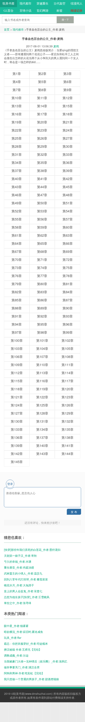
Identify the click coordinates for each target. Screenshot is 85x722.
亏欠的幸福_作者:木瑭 (17, 561)
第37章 (16, 170)
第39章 (67, 170)
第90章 (67, 308)
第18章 (67, 114)
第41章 (42, 178)
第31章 (16, 154)
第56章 (42, 219)
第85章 (16, 300)
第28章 (16, 146)
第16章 (16, 114)
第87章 (67, 300)
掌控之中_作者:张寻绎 (17, 603)
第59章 (42, 227)
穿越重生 (42, 3)
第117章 (67, 380)
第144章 (67, 453)
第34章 (16, 162)
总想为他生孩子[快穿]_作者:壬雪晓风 (26, 597)
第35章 (42, 162)
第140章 (42, 445)
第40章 (16, 178)
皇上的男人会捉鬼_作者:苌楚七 (23, 591)
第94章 (16, 324)
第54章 (67, 211)
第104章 (42, 348)
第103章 (17, 348)
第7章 (16, 89)
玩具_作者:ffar (12, 638)
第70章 (16, 259)
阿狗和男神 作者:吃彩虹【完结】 (24, 673)
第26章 (42, 138)
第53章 (42, 211)
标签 (59, 10)
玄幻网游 (42, 10)
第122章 (42, 397)
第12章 (67, 97)
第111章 (67, 364)
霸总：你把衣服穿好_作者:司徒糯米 (26, 643)
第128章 (42, 413)
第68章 (42, 251)
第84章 (67, 292)
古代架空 (59, 3)
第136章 (17, 437)
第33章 (67, 154)
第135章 (67, 429)
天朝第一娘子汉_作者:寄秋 (20, 556)
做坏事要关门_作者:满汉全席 (22, 667)
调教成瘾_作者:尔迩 (16, 655)
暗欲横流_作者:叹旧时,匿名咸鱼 (23, 632)
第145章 (17, 461)
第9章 (67, 89)
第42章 (67, 178)
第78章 (67, 275)
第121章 (17, 397)
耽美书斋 (8, 3)
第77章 (42, 275)
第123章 (67, 397)
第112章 (17, 372)
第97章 (16, 332)
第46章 (16, 194)
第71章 (42, 259)
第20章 (42, 122)
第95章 (42, 324)
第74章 (42, 267)
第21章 (67, 122)
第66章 (67, 243)
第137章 (42, 437)
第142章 (17, 453)
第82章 (16, 292)
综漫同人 (76, 3)
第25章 (16, 138)
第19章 (16, 122)
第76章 (16, 275)
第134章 (42, 429)
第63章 (67, 235)
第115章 (17, 380)
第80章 (42, 283)
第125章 (42, 405)
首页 (6, 29)
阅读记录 (76, 10)
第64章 (16, 243)
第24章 (67, 130)
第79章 (16, 283)
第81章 (67, 283)
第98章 (42, 332)
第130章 (17, 421)
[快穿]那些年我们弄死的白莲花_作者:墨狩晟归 (32, 550)
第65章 (42, 243)
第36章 (67, 162)
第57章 (67, 219)
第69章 (67, 251)
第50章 (42, 203)
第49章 (16, 203)
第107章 (42, 356)
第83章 (42, 292)
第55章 (16, 219)
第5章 (42, 81)
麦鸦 (56, 46)
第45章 (67, 186)
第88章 (16, 308)
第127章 (17, 413)
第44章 (42, 186)
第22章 (16, 130)
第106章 (17, 356)
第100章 (17, 340)
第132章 (67, 421)
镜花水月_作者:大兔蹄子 (19, 585)
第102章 (67, 340)
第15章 (67, 106)
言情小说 (25, 10)
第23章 (42, 130)
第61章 (16, 235)
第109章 (17, 364)
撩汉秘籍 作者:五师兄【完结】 (23, 649)
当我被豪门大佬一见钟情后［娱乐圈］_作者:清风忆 (35, 661)
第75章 (67, 267)
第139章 (17, 445)
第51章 (67, 203)
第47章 (42, 194)
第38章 (42, 170)
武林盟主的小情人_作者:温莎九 (23, 573)
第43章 (16, 186)
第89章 (42, 308)
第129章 (67, 413)
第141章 (67, 445)
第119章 (42, 389)
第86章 (42, 300)
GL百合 (8, 10)
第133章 (17, 429)
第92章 (42, 316)
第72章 (67, 259)
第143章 (42, 453)
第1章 (16, 73)
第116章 (42, 380)
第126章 (67, 405)
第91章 (16, 316)
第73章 (16, 267)
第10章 (16, 97)
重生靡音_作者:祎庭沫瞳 (19, 567)
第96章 (67, 324)
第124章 (17, 405)
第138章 (67, 437)
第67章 (16, 251)
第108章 (67, 356)
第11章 (42, 97)
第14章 (42, 106)
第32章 (42, 154)
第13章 (16, 106)
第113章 (42, 372)
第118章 (17, 389)
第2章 (42, 73)
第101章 (42, 340)
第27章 (67, 138)
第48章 (67, 194)
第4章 (16, 81)
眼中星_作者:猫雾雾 (16, 626)
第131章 (42, 421)
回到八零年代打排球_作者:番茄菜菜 (26, 579)
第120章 (67, 389)
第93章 (67, 316)
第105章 (67, 348)
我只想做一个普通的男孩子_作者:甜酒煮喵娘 (31, 679)
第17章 (42, 114)
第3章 (67, 73)
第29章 (42, 146)
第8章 (42, 89)
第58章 (16, 227)
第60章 (67, 227)
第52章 (16, 211)
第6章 (67, 81)
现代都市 (25, 3)
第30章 (67, 146)
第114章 (67, 372)
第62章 (42, 235)
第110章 (42, 364)
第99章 (67, 332)
